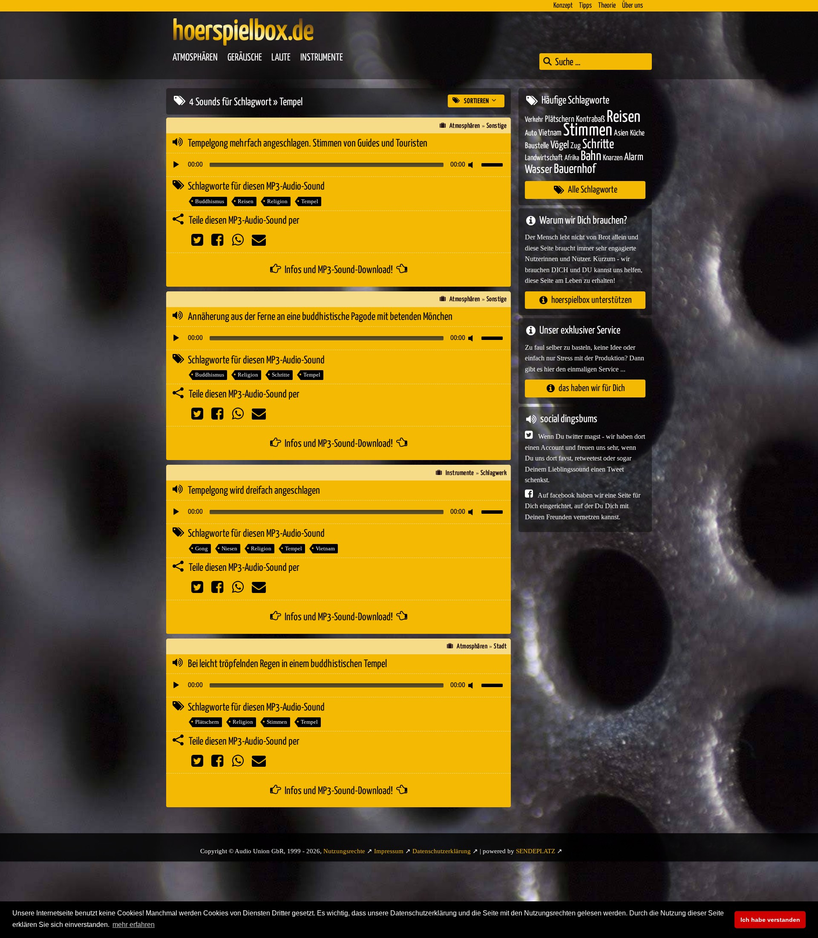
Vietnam (325, 548)
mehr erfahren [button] (133, 924)
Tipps (585, 5)
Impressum (388, 851)
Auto (531, 133)
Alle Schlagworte (592, 189)
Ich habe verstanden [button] (770, 919)
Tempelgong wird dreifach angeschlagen (254, 491)
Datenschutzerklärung (441, 851)
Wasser (538, 169)
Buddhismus (209, 201)
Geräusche (245, 57)
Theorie (607, 5)
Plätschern (207, 722)
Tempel (309, 201)
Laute (281, 57)
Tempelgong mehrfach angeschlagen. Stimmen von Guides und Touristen (307, 143)
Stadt (500, 646)
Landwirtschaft (544, 158)
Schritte (281, 374)
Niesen (229, 548)
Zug (575, 145)
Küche (637, 133)
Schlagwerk (494, 473)
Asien (621, 133)
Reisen (245, 201)
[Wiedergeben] (176, 165)
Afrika (572, 158)
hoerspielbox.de (243, 32)
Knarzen (612, 158)
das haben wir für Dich (592, 388)
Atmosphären (195, 57)
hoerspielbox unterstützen (591, 299)
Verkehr (534, 119)
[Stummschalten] (472, 165)
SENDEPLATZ (535, 851)
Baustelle (537, 145)
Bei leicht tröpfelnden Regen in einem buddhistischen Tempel (287, 664)
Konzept (563, 5)
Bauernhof (575, 169)
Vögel (559, 145)
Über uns (632, 5)
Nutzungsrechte (344, 851)
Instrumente (321, 57)
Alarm (633, 157)
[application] (338, 164)
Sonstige (497, 126)
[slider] (493, 164)
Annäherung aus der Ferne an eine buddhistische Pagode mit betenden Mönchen (320, 317)
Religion (277, 201)
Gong (201, 548)
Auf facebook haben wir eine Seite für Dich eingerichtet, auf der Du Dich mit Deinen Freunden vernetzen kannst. (582, 505)
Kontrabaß (590, 119)
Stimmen (277, 722)
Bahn (591, 156)
